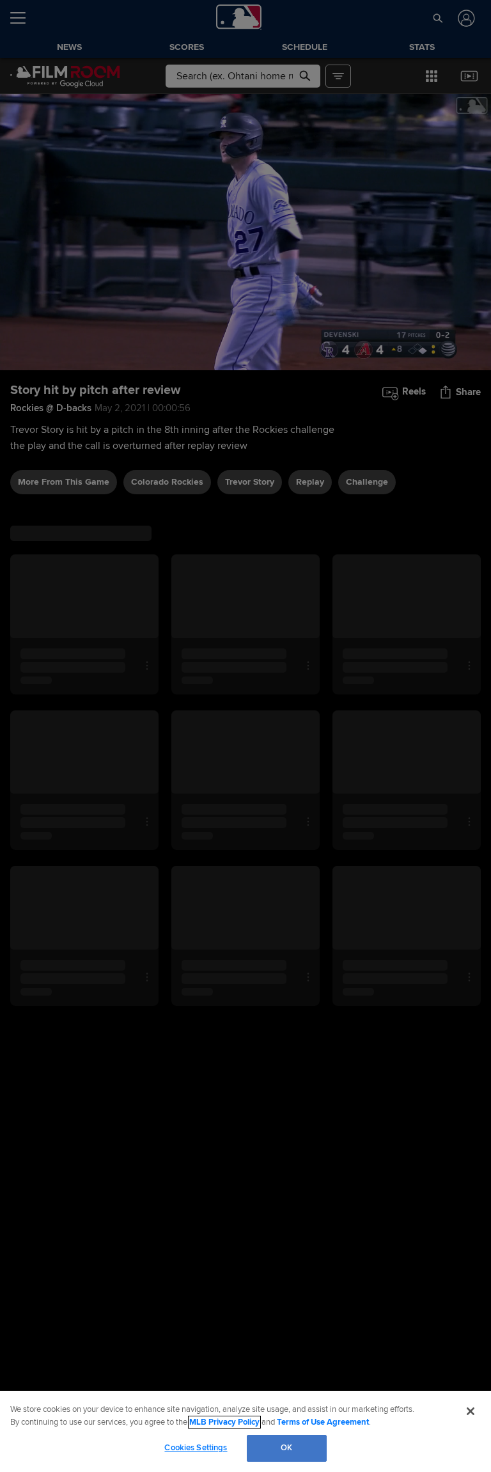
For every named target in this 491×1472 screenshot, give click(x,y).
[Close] (470, 1411)
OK (286, 1448)
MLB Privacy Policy (224, 1422)
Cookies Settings (195, 1448)
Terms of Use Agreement (323, 1422)
